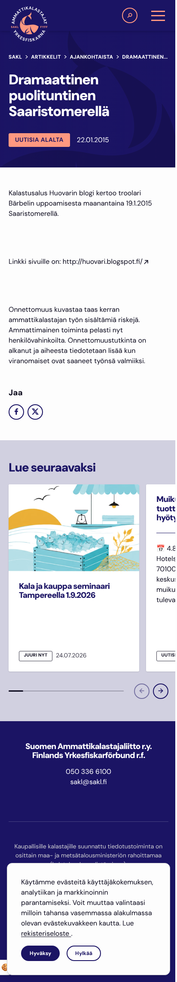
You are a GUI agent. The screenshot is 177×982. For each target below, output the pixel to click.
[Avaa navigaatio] (158, 15)
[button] (129, 15)
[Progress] (16, 691)
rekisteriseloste (46, 933)
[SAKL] (29, 24)
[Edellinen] (142, 691)
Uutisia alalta (39, 140)
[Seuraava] (160, 691)
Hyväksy (40, 953)
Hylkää (83, 953)
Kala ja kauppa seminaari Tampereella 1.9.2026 (64, 590)
